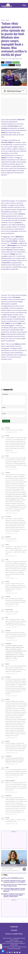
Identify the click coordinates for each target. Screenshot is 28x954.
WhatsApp (16, 62)
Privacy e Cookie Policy (14, 934)
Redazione (4, 58)
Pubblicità (14, 927)
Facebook (9, 62)
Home (3, 20)
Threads (12, 65)
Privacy (1, 947)
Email (19, 65)
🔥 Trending (4, 875)
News (7, 20)
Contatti (14, 930)
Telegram (5, 65)
